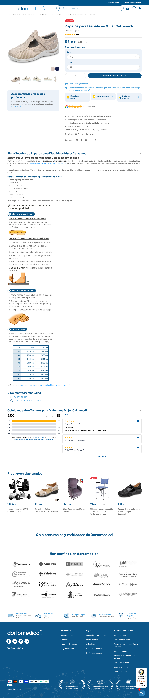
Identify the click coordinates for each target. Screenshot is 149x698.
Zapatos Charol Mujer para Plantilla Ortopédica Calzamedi (129, 511)
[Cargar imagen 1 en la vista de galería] (33, 45)
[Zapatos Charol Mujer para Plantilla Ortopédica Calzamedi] (130, 489)
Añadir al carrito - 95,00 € (115, 76)
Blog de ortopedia (67, 648)
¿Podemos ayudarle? (113, 2)
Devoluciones (92, 639)
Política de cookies (94, 653)
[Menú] (145, 669)
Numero (70, 62)
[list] (33, 46)
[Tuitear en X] (77, 140)
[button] (140, 8)
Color (69, 52)
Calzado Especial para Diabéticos (38, 14)
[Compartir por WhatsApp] (90, 140)
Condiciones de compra (96, 635)
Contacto (17, 648)
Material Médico (120, 672)
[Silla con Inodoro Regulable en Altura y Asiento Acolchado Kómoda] (102, 489)
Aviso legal (90, 644)
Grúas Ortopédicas (121, 663)
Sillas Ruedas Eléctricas (123, 639)
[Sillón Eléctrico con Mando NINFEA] (74, 489)
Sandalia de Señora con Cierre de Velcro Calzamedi (46, 510)
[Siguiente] (57, 80)
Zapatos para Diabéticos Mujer (60, 14)
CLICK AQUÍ (16, 106)
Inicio (9, 14)
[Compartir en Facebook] (81, 140)
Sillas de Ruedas (120, 651)
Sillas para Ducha (121, 667)
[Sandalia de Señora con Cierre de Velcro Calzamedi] (47, 489)
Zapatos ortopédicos (19, 14)
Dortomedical (17, 689)
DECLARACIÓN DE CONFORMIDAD (28, 401)
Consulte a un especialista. (133, 2)
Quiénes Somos (66, 635)
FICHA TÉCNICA (20, 397)
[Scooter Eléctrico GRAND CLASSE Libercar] (19, 489)
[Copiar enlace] (95, 140)
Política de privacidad (95, 648)
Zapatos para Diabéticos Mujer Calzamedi (84, 14)
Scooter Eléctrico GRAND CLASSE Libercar (18, 510)
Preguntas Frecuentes (69, 644)
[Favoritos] (133, 8)
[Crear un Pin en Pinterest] (86, 140)
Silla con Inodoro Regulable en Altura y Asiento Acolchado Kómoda (101, 511)
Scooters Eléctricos (122, 635)
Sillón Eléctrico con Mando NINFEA (74, 510)
